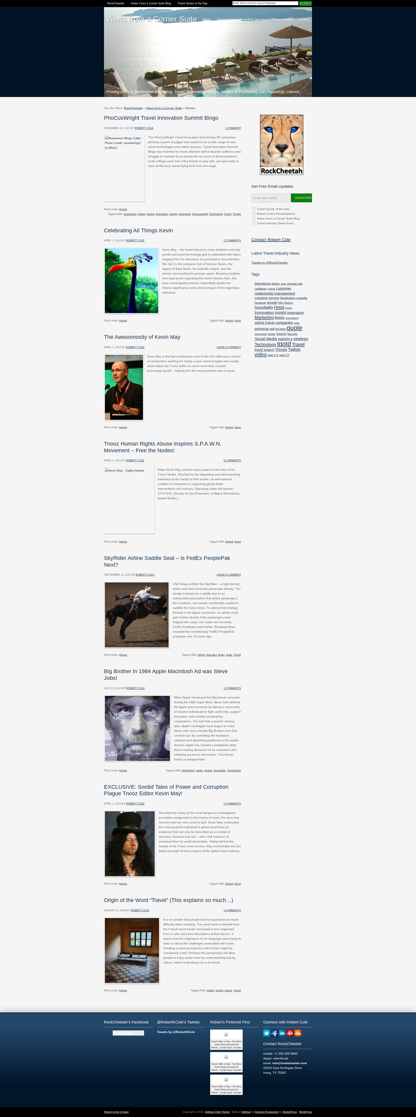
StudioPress (290, 1112)
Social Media (266, 339)
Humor (123, 209)
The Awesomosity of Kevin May (142, 337)
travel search (264, 350)
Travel (227, 214)
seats (229, 654)
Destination (288, 298)
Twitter (294, 349)
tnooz (237, 320)
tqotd (284, 343)
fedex (221, 654)
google (208, 770)
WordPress (305, 1112)
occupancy (292, 318)
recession (261, 334)
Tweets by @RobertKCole (176, 1032)
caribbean (261, 288)
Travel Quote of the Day (192, 3)
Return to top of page (116, 1112)
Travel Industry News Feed (275, 223)
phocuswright (200, 214)
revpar (271, 334)
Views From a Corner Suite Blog (151, 3)
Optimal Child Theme (217, 1112)
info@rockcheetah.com (289, 1063)
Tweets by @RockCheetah (269, 262)
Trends (237, 214)
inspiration (185, 214)
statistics (285, 339)
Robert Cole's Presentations (276, 213)
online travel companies (274, 322)
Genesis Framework (266, 1112)
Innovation (162, 214)
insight (173, 214)
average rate (295, 283)
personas (262, 329)
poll (272, 329)
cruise (271, 288)
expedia (301, 298)
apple (199, 770)
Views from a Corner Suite (164, 108)
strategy (300, 338)
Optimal (245, 1112)
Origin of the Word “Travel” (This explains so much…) (168, 900)
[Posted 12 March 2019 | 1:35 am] (226, 1034)
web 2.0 (273, 355)
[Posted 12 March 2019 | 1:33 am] (226, 1079)
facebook (260, 302)
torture (228, 990)
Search (281, 334)
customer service (267, 298)
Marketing (264, 317)
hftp (280, 302)
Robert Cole (144, 128)
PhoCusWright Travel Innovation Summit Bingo (161, 118)
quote (294, 327)
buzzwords (130, 214)
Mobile (280, 318)
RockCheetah (115, 3)
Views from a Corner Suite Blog (278, 218)
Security (292, 334)
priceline (280, 329)
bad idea (211, 654)
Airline (201, 654)
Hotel (279, 307)
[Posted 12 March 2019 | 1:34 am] (226, 1057)
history (141, 214)
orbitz (297, 323)
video (261, 354)
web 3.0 (284, 355)
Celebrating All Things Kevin (138, 230)
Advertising (188, 770)
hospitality (264, 307)
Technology (216, 214)
